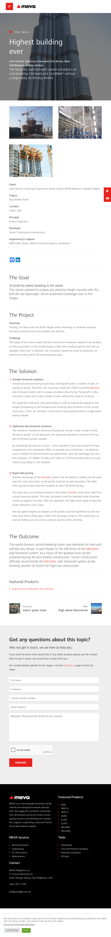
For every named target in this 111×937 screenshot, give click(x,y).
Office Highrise (22, 32)
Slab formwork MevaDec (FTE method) (32, 589)
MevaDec (46, 477)
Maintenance (18, 856)
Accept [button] (26, 930)
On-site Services (19, 853)
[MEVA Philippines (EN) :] (26, 6)
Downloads (66, 845)
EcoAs (64, 820)
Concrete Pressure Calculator (74, 849)
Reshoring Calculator (71, 853)
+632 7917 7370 (17, 884)
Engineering (18, 849)
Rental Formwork (20, 845)
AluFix (64, 816)
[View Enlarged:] (31, 122)
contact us (69, 665)
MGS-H (64, 812)
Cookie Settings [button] (12, 930)
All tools (65, 856)
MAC (63, 805)
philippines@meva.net (20, 892)
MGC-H (64, 808)
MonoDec (66, 831)
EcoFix (64, 823)
